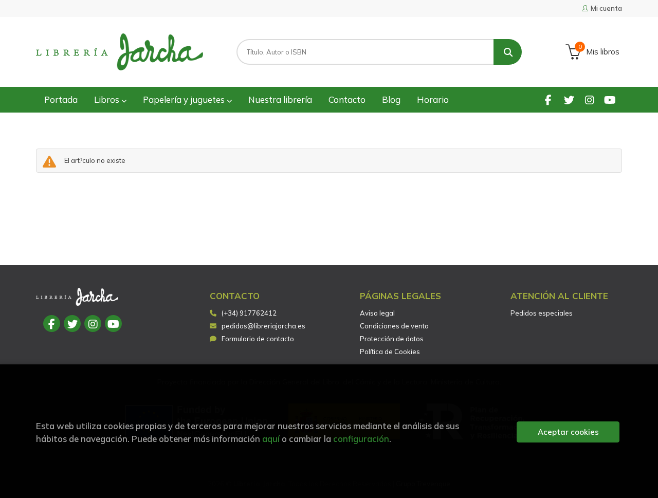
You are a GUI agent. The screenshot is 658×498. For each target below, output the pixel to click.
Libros (107, 99)
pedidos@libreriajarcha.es (263, 326)
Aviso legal (377, 313)
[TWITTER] (568, 99)
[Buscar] (508, 52)
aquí (271, 438)
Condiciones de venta (394, 326)
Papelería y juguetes (185, 99)
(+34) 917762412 (249, 313)
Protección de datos (392, 339)
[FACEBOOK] (548, 99)
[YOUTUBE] (609, 99)
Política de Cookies (390, 351)
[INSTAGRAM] (589, 99)
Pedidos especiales (541, 313)
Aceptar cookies (568, 432)
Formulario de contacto (258, 339)
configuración (361, 438)
